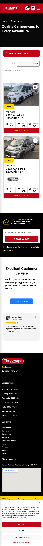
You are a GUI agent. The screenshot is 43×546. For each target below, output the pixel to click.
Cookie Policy (16, 542)
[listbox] (28, 64)
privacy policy (8, 250)
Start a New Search (19, 53)
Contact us (6, 367)
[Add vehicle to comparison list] (35, 87)
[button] (39, 503)
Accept (21, 524)
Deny (21, 531)
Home (4, 21)
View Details (19, 130)
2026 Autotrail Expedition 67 (15, 117)
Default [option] (34, 63)
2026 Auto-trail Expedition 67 (15, 170)
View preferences (21, 537)
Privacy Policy (25, 542)
